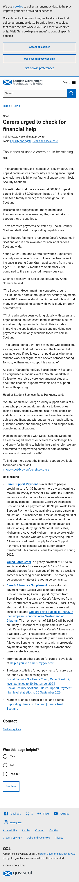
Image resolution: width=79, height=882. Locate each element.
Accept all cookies (39, 46)
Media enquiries (12, 729)
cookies (18, 6)
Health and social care (45, 141)
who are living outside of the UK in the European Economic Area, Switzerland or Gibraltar (40, 616)
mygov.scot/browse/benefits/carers (26, 469)
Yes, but (15, 774)
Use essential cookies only (39, 58)
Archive (26, 830)
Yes (12, 756)
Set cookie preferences (39, 68)
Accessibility (10, 830)
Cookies (53, 830)
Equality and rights (20, 141)
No (12, 765)
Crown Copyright (12, 837)
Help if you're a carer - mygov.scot (31, 663)
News (16, 105)
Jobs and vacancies (38, 837)
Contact (39, 830)
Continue (11, 786)
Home (6, 105)
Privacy (59, 837)
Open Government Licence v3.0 (58, 853)
